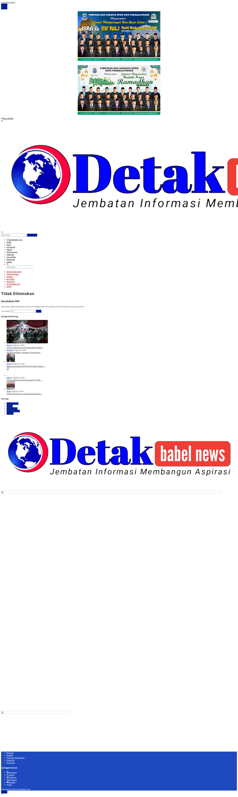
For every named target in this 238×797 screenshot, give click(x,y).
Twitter (11, 775)
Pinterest (12, 777)
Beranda (10, 753)
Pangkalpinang (12, 403)
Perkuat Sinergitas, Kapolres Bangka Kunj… (24, 394)
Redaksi (10, 755)
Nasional (10, 413)
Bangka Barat (12, 408)
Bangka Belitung (13, 411)
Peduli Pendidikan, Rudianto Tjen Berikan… (24, 352)
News (9, 345)
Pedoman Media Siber (16, 758)
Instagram (13, 780)
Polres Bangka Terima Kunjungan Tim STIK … (25, 380)
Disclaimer (11, 762)
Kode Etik (10, 760)
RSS (10, 785)
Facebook (13, 772)
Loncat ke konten (8, 2)
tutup (4, 5)
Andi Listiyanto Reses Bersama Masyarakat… (25, 347)
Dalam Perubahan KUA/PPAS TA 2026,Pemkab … (26, 366)
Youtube (12, 782)
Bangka (10, 350)
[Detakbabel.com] (14, 239)
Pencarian (32, 235)
